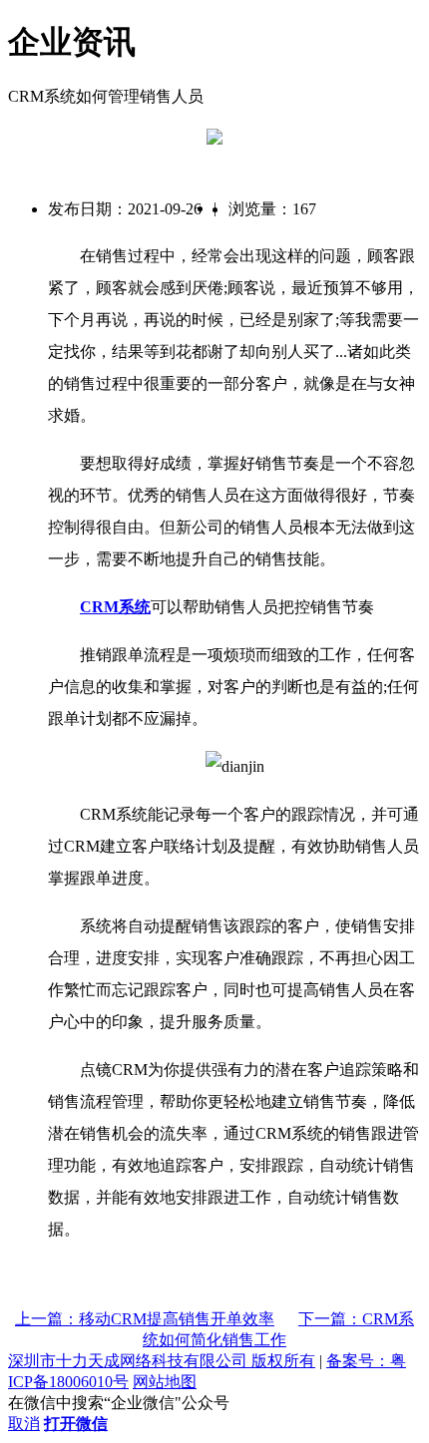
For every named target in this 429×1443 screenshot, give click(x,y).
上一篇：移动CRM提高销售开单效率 (144, 1318)
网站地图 (165, 1381)
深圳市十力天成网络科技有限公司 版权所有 (161, 1360)
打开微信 (76, 1423)
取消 (24, 1423)
